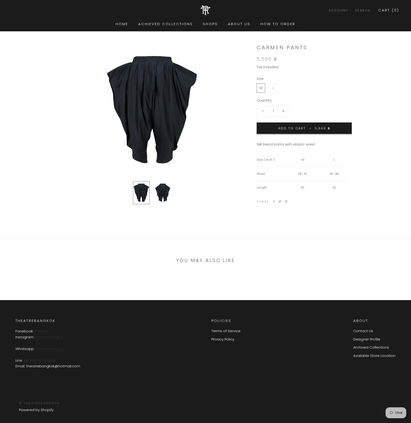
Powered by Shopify (36, 409)
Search (363, 10)
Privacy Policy (222, 339)
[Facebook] (273, 201)
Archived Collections (371, 347)
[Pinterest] (286, 201)
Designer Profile (366, 339)
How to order (277, 23)
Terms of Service (225, 330)
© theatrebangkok (39, 403)
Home (122, 23)
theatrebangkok (49, 337)
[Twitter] (280, 201)
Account (338, 10)
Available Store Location (374, 355)
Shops (210, 23)
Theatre (41, 331)
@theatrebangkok (40, 360)
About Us (239, 23)
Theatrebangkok (49, 348)
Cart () (388, 10)
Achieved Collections (165, 23)
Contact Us (363, 330)
